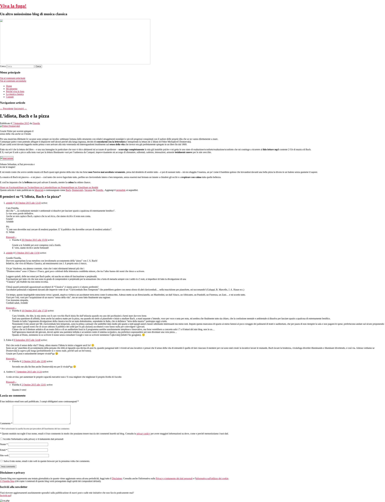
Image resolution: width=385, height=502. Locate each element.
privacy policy (143, 433)
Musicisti (39, 190)
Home (9, 86)
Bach (68, 190)
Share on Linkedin (43, 187)
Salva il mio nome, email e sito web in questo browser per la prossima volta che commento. (47, 461)
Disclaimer (117, 478)
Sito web (4, 455)
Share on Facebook (9, 187)
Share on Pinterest (60, 187)
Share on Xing (76, 187)
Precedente (6, 108)
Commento (6, 423)
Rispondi (11, 237)
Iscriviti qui (5, 495)
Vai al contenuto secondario (13, 81)
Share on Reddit (90, 187)
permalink (121, 190)
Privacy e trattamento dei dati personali (174, 478)
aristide (9, 203)
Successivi (20, 108)
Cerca (3, 66)
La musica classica (15, 94)
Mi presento (11, 88)
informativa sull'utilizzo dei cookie (212, 478)
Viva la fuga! (13, 6)
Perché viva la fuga (15, 91)
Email (3, 450)
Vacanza (88, 190)
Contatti (10, 97)
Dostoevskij (77, 190)
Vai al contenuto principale (12, 78)
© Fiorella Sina (7, 481)
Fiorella (36, 123)
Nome (4, 444)
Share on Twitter (26, 187)
